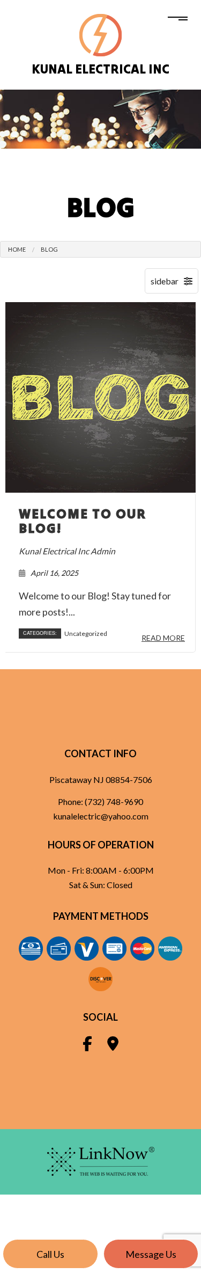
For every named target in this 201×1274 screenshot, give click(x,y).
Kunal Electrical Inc (100, 69)
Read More (163, 637)
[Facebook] (87, 1046)
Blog (49, 249)
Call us (50, 1254)
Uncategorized (85, 633)
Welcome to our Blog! (82, 521)
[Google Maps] (112, 1046)
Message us (150, 1254)
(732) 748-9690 (114, 801)
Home (17, 249)
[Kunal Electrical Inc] (100, 34)
